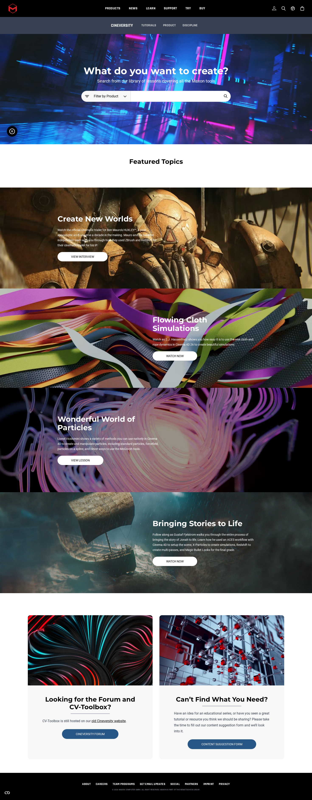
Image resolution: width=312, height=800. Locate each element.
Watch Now (175, 356)
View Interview (82, 256)
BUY (202, 8)
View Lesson (80, 460)
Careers (102, 784)
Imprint (208, 784)
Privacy (224, 784)
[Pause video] (12, 131)
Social (175, 784)
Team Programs (124, 784)
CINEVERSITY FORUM (90, 734)
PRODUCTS (112, 8)
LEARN (150, 8)
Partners (191, 784)
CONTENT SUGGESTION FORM (221, 744)
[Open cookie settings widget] (7, 793)
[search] (226, 96)
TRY (188, 8)
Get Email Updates (152, 784)
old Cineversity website (108, 721)
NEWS (133, 8)
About (86, 784)
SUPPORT (170, 8)
